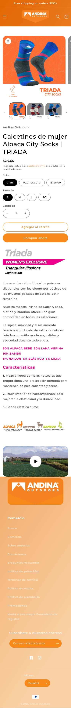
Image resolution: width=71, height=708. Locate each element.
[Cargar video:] (35, 461)
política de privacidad (24, 571)
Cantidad (9, 205)
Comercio (15, 537)
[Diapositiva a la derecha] (67, 112)
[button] (5, 17)
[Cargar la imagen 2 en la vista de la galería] (35, 111)
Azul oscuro (32, 182)
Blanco (55, 182)
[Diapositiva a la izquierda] (4, 112)
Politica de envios (21, 588)
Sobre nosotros (19, 545)
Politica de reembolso (24, 597)
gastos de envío (37, 166)
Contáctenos (17, 554)
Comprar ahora (35, 238)
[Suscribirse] (57, 643)
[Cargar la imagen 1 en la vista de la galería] (17, 111)
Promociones (17, 605)
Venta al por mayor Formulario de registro (32, 617)
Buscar (13, 528)
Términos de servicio (23, 580)
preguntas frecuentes (24, 562)
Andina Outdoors (40, 703)
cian (10, 182)
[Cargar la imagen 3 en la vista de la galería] (53, 111)
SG (44, 197)
